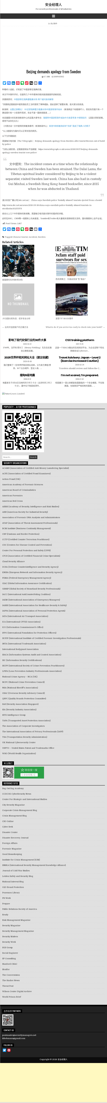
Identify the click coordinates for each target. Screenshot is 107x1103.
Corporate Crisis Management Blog (19, 810)
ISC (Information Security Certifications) (22, 660)
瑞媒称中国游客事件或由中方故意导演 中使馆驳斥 (65, 118)
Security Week (9, 942)
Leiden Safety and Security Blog (17, 876)
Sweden (42, 237)
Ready (5, 915)
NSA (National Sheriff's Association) (20, 688)
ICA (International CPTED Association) (21, 622)
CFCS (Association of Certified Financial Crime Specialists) (31, 556)
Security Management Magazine (18, 931)
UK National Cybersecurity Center (19, 742)
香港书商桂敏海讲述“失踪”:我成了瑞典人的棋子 (69, 126)
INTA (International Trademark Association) (24, 644)
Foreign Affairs (9, 843)
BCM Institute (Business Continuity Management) (26, 528)
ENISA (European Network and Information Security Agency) (32, 572)
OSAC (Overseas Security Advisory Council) (23, 693)
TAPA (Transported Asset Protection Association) (26, 720)
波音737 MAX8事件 (64, 318)
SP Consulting (9, 958)
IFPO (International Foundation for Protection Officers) (29, 633)
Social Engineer (10, 953)
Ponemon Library (11, 893)
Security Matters (10, 936)
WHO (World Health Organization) (19, 753)
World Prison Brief (11, 997)
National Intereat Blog (13, 882)
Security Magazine (11, 925)
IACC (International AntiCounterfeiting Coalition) (26, 594)
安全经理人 (53, 4)
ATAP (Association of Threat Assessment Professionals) (30, 523)
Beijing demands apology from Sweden (53, 71)
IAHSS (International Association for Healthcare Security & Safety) (34, 605)
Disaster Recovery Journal (15, 838)
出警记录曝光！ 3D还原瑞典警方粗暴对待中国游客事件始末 (36, 109)
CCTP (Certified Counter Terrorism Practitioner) (25, 539)
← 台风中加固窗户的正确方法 (15, 327)
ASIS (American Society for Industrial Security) (25, 512)
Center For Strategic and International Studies (24, 799)
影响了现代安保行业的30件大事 (27, 340)
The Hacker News (11, 980)
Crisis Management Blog (14, 816)
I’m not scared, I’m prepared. (80, 375)
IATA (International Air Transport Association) (25, 616)
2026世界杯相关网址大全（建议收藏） (27, 357)
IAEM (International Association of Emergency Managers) (31, 600)
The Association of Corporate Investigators (23, 726)
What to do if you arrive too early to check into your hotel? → (75, 327)
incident (33, 237)
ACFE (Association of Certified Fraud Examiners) (26, 473)
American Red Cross (12, 501)
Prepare (6, 904)
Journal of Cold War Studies (16, 870)
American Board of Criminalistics (19, 490)
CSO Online (8, 821)
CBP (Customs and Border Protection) (20, 534)
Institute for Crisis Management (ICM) (21, 860)
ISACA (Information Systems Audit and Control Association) (31, 655)
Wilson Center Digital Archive (17, 991)
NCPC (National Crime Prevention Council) (23, 682)
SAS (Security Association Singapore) (20, 704)
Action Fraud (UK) (11, 479)
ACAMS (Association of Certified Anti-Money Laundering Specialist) (35, 468)
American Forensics (12, 495)
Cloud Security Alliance (13, 561)
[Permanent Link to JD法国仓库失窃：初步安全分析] (27, 300)
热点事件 (54, 23)
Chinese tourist (20, 237)
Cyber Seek (7, 827)
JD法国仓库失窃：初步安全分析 (16, 318)
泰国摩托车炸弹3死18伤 (12, 280)
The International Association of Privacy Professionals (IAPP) (32, 731)
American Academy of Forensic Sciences (22, 484)
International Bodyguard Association (20, 649)
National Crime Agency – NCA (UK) (19, 677)
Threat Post (7, 986)
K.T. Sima (47, 76)
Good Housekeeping (12, 854)
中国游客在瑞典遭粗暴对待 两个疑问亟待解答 (34, 99)
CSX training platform (79, 340)
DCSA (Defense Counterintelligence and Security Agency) (30, 567)
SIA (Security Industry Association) (19, 709)
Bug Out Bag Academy (13, 788)
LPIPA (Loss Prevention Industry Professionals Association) (32, 671)
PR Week (6, 898)
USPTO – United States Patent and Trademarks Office (28, 748)
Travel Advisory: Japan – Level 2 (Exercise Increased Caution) (79, 359)
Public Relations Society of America (19, 909)
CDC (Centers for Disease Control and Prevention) (27, 545)
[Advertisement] (53, 48)
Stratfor (6, 969)
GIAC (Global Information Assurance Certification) (27, 583)
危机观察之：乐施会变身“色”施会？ (71, 279)
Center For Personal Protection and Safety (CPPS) (26, 550)
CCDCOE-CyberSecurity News (16, 794)
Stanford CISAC (9, 964)
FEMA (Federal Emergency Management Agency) (26, 578)
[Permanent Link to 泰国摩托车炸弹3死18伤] (27, 261)
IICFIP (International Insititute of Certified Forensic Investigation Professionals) (41, 638)
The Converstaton (11, 975)
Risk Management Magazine (16, 920)
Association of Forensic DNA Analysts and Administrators (31, 517)
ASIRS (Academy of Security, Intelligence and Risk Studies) (30, 506)
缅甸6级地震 (27, 375)
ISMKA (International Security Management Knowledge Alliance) (34, 865)
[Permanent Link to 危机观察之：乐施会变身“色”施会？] (80, 260)
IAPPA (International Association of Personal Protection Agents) (33, 611)
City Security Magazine (13, 805)
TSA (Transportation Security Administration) (24, 737)
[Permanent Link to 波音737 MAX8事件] (80, 300)
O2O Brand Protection (13, 887)
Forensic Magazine (11, 849)
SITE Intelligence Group (13, 715)
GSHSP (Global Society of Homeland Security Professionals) (31, 589)
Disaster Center (10, 832)
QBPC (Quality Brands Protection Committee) (24, 698)
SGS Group (7, 947)
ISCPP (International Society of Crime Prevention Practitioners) (33, 666)
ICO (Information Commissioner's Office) (22, 627)
